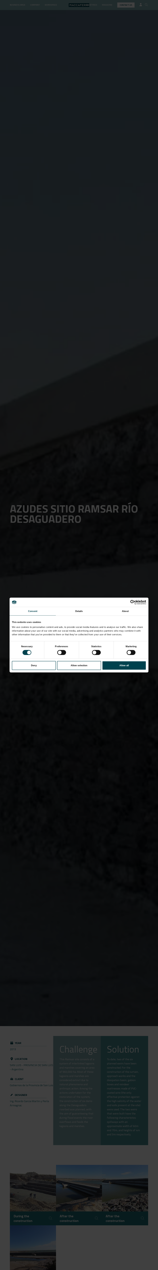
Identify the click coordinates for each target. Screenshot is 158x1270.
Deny (34, 665)
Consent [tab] (32, 611)
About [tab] (125, 611)
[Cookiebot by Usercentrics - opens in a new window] (132, 602)
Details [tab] (79, 611)
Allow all (124, 665)
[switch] (61, 652)
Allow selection (79, 665)
